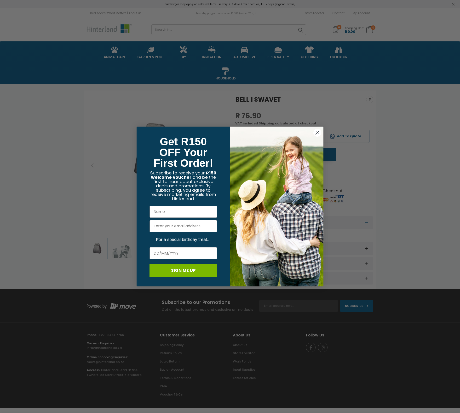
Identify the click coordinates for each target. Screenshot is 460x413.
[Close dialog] (317, 132)
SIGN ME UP (183, 270)
